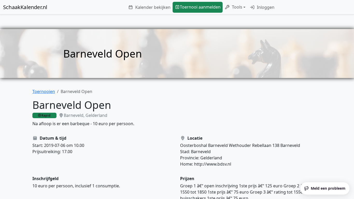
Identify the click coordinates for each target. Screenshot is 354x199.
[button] (235, 7)
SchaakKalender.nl (25, 7)
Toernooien (43, 91)
